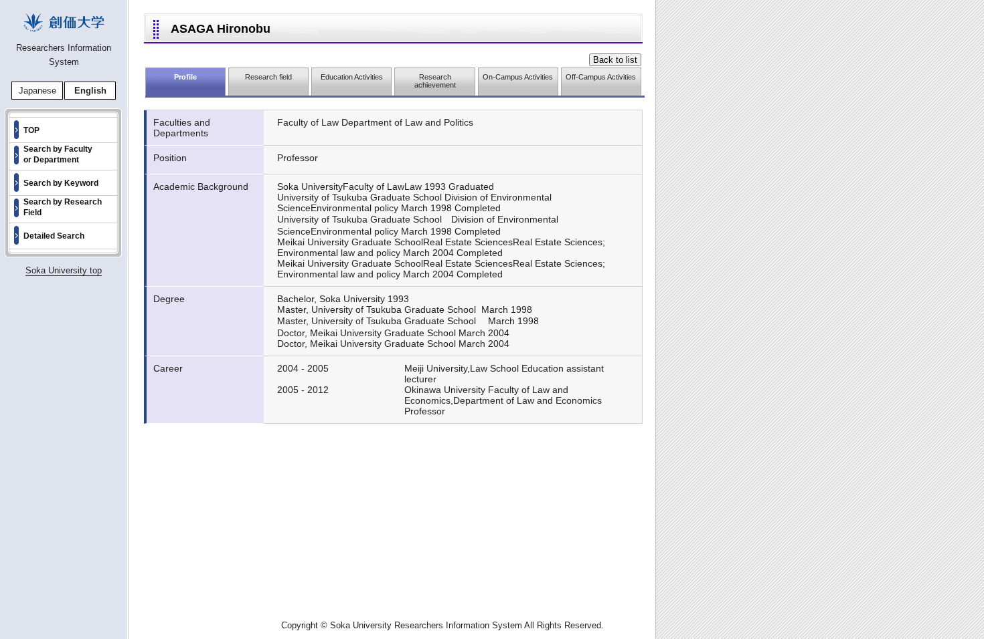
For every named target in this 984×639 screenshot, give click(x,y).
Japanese (37, 91)
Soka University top (63, 270)
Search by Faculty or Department (57, 154)
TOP (31, 130)
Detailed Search (53, 236)
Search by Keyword (60, 183)
